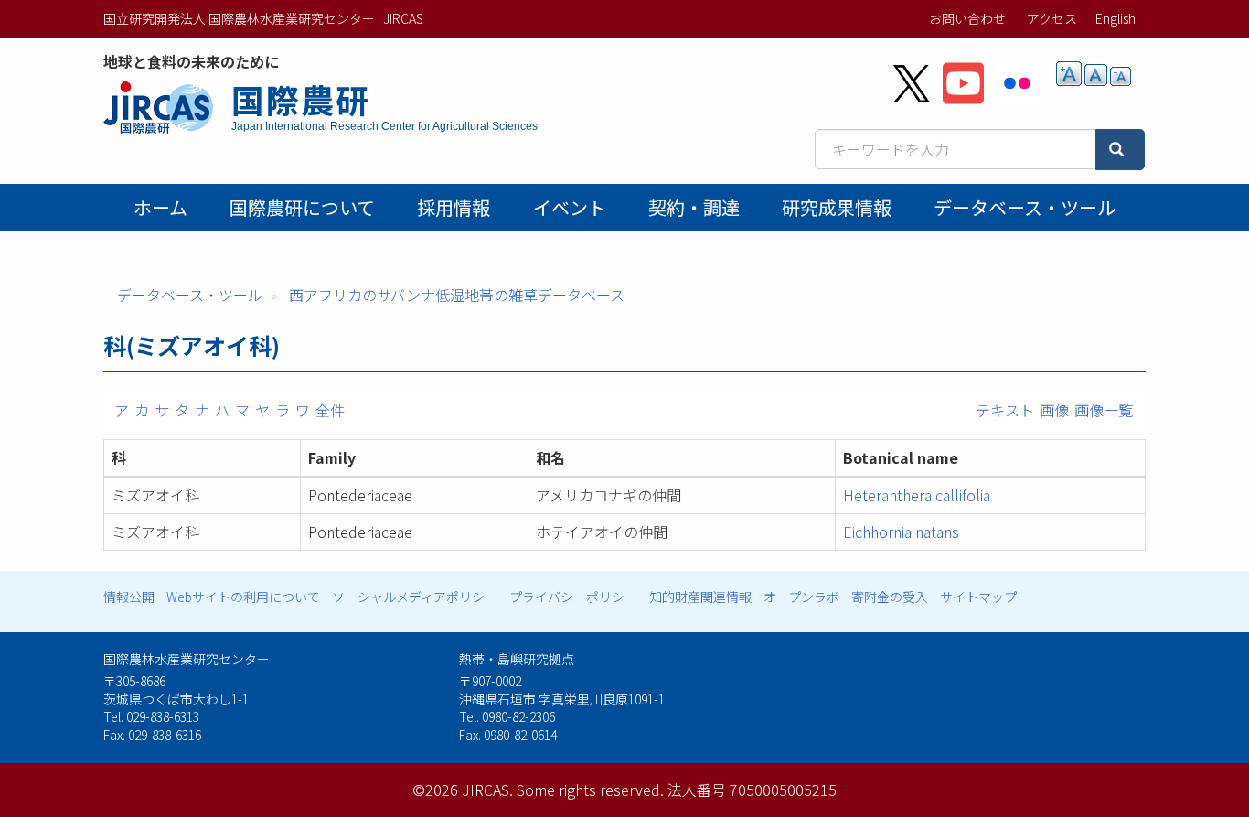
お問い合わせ (967, 18)
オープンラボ (801, 596)
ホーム (160, 207)
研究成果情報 (836, 207)
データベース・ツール (1025, 207)
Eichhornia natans (901, 532)
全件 (330, 410)
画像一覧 (1103, 410)
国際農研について (302, 207)
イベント (569, 207)
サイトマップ (978, 596)
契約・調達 (694, 207)
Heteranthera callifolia (916, 495)
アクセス (1052, 18)
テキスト (1005, 410)
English (1115, 18)
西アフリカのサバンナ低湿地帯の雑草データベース (456, 295)
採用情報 (453, 207)
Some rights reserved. (590, 790)
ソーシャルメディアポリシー (414, 596)
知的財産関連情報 (700, 596)
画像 (1054, 410)
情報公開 (129, 596)
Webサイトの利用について (243, 596)
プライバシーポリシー (573, 596)
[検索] (1120, 149)
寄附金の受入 (889, 596)
